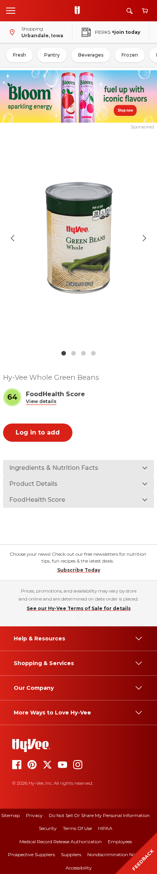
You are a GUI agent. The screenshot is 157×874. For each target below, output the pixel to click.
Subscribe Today (78, 570)
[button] (41, 402)
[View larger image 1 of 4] (78, 238)
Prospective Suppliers (31, 854)
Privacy (34, 815)
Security (48, 828)
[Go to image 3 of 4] (83, 353)
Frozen (130, 55)
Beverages (90, 55)
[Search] (129, 10)
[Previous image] (12, 238)
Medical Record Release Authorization (60, 841)
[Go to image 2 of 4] (73, 353)
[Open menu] (10, 10)
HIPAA (105, 828)
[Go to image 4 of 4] (93, 353)
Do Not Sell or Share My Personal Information (99, 815)
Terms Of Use (77, 828)
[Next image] (144, 238)
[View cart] (145, 11)
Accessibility (79, 868)
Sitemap (10, 815)
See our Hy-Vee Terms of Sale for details (79, 608)
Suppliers (71, 854)
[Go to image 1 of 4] (64, 353)
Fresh (19, 55)
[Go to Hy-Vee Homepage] (79, 10)
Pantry (52, 55)
